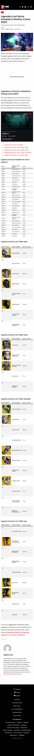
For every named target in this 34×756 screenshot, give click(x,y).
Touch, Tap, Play (18, 732)
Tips (2, 12)
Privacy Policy (17, 715)
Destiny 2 (4, 639)
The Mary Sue (8, 732)
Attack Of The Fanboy (14, 725)
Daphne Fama (9, 29)
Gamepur (25, 722)
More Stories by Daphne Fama (12, 674)
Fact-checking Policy (17, 709)
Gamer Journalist (7, 730)
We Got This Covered (13, 727)
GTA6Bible (21, 735)
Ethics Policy (17, 706)
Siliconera (23, 725)
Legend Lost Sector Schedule (13, 145)
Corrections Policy (17, 702)
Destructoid (23, 727)
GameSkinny (17, 730)
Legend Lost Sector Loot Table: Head (16, 147)
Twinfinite (19, 722)
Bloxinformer (13, 735)
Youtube (17, 695)
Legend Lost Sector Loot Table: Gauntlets (17, 152)
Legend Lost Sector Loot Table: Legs (16, 155)
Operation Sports (26, 730)
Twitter (18, 692)
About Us (17, 699)
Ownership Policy (17, 712)
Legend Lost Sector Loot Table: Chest (16, 150)
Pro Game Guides (10, 722)
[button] (31, 7)
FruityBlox (26, 732)
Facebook (18, 689)
